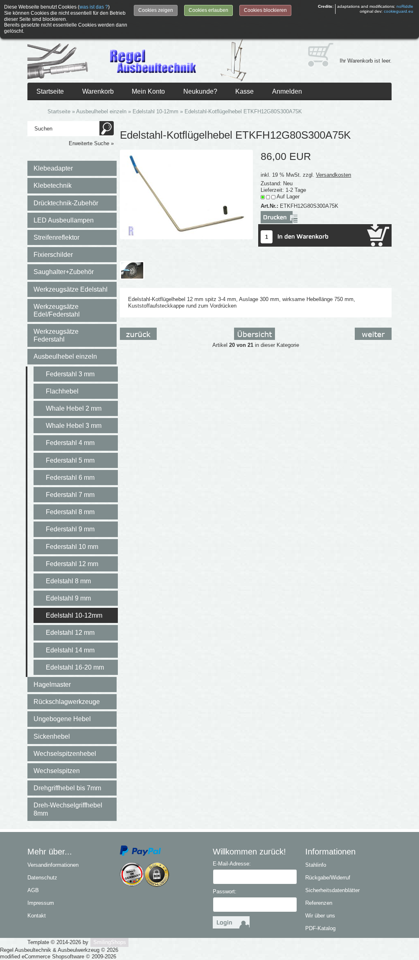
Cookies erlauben (208, 10)
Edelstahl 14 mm (70, 650)
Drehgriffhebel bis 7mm (67, 788)
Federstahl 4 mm (70, 442)
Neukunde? (200, 91)
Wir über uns (320, 916)
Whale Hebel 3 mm (73, 425)
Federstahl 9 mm (70, 529)
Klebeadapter (53, 168)
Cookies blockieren (265, 10)
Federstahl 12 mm (72, 563)
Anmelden (287, 91)
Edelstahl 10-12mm (74, 615)
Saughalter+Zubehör (64, 271)
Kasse (244, 91)
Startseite (50, 91)
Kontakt (36, 916)
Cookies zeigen (155, 10)
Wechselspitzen (57, 770)
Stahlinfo (315, 865)
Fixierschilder (53, 254)
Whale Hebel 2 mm (73, 408)
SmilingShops (109, 942)
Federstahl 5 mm (70, 460)
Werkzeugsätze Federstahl (56, 335)
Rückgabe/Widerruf (327, 878)
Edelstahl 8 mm (68, 581)
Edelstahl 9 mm (68, 598)
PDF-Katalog (320, 928)
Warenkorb (98, 91)
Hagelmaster (52, 684)
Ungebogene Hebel (62, 718)
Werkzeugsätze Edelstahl (71, 289)
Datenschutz (42, 878)
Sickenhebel (52, 736)
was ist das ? (93, 7)
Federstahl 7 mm (70, 494)
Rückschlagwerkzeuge (67, 701)
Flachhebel (62, 391)
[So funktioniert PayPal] (140, 850)
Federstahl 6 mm (70, 477)
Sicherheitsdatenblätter (332, 890)
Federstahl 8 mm (70, 511)
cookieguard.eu (398, 11)
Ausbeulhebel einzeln (65, 356)
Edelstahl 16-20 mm (75, 667)
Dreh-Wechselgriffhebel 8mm (68, 809)
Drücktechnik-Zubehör (66, 203)
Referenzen (318, 903)
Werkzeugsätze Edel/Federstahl (57, 310)
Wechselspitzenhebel (65, 753)
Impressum (40, 903)
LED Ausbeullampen (64, 220)
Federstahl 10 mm (72, 546)
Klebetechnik (53, 185)
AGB (33, 890)
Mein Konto (148, 91)
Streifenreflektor (56, 237)
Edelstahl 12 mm (70, 632)
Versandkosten (333, 175)
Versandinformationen (53, 865)
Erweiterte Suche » (91, 143)
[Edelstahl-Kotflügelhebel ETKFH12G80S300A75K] (186, 194)
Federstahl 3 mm (70, 374)
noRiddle (404, 6)
